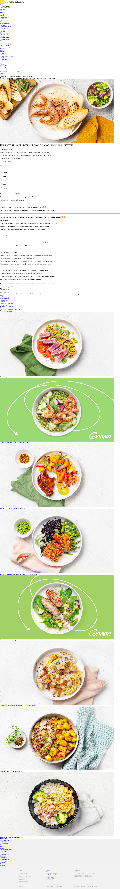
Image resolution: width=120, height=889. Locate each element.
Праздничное (4, 30)
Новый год (3, 69)
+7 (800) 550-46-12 (51, 874)
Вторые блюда (4, 23)
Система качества (23, 871)
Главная (2, 73)
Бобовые (2, 48)
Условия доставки (23, 873)
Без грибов (3, 857)
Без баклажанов (4, 859)
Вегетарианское (4, 34)
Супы (1, 20)
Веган (2, 848)
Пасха (2, 64)
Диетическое (4, 33)
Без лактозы (3, 845)
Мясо (1, 40)
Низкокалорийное (5, 26)
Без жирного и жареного (7, 853)
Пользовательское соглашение (54, 886)
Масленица (3, 65)
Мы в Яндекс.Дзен (23, 881)
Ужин (1, 12)
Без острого (3, 851)
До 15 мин (3, 856)
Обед (1, 11)
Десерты (2, 22)
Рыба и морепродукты (6, 43)
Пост (1, 62)
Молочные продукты (6, 47)
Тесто (1, 50)
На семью (3, 15)
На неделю (3, 14)
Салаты (2, 18)
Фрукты (2, 51)
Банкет (2, 61)
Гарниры (2, 25)
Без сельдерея (4, 861)
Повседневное (4, 28)
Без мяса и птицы (5, 840)
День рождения (4, 59)
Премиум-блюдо (5, 854)
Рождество (3, 67)
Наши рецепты (23, 878)
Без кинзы (3, 864)
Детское (2, 31)
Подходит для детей (6, 849)
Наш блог (21, 879)
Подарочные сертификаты (26, 876)
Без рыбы (3, 841)
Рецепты (2, 75)
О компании (22, 882)
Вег (1, 846)
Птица (2, 42)
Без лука (2, 862)
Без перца (3, 865)
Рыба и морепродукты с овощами (10, 309)
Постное (2, 36)
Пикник (2, 57)
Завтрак (2, 9)
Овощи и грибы (5, 45)
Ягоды (2, 53)
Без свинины (4, 843)
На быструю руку (5, 17)
